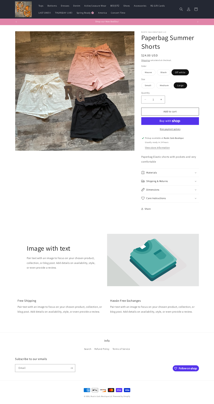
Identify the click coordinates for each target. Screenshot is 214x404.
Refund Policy (101, 348)
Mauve (150, 73)
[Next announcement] (197, 22)
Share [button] (148, 208)
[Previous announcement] (16, 22)
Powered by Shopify (121, 396)
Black (165, 73)
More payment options (170, 129)
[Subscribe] (71, 368)
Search (87, 348)
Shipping (145, 60)
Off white (180, 72)
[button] (181, 9)
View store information (157, 147)
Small (150, 86)
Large (180, 85)
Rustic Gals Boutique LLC (102, 396)
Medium (166, 86)
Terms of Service (121, 348)
